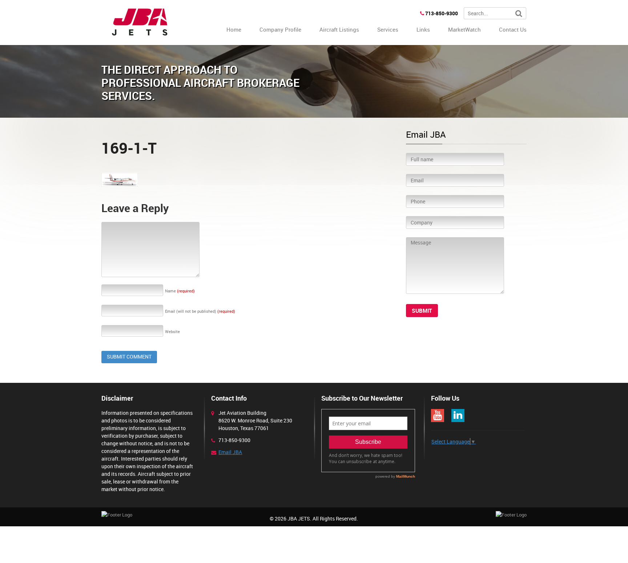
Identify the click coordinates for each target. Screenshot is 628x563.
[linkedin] (457, 415)
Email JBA (230, 452)
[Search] (518, 13)
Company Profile (280, 29)
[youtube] (437, 415)
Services (387, 29)
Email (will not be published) (200, 311)
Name (180, 290)
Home (233, 29)
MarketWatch (464, 29)
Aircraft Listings (339, 29)
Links (423, 29)
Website (172, 331)
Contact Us (513, 29)
